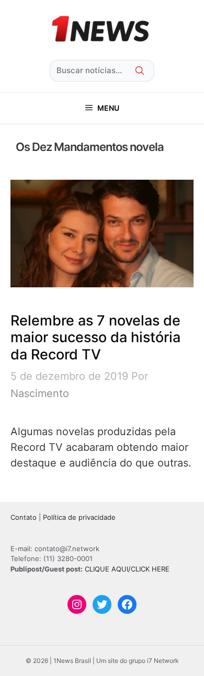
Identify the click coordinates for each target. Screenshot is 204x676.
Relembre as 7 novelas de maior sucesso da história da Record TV (95, 337)
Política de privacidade (79, 517)
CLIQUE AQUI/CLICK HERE (127, 569)
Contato (23, 517)
